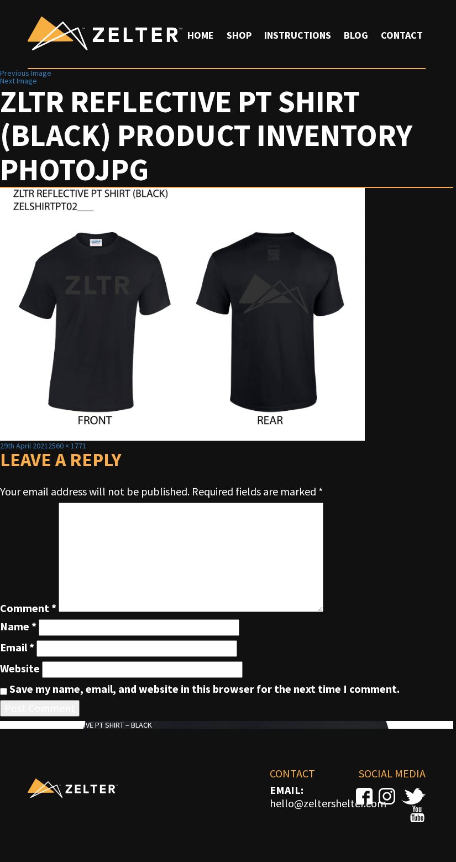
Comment (28, 608)
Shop (239, 35)
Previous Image (25, 73)
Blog (356, 35)
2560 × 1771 (67, 446)
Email (17, 647)
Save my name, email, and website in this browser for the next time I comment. (204, 689)
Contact (402, 35)
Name (18, 626)
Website (20, 668)
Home (200, 35)
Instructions (297, 35)
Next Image (18, 81)
